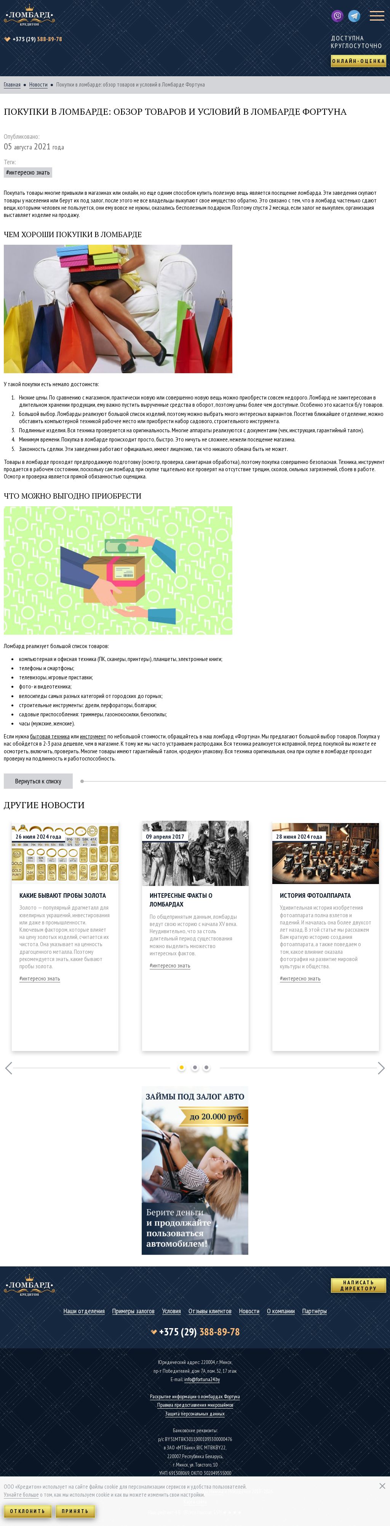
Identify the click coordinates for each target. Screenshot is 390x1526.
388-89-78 (37, 39)
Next (381, 1068)
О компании (281, 1311)
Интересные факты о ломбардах (181, 899)
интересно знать (29, 172)
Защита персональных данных (195, 1413)
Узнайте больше (21, 1494)
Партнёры (314, 1311)
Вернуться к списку (38, 781)
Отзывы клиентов (210, 1311)
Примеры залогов (133, 1311)
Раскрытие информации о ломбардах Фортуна (195, 1396)
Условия (171, 1311)
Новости (38, 84)
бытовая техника (50, 736)
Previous (8, 1068)
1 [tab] (181, 1067)
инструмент (93, 736)
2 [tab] (195, 1067)
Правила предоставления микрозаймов (195, 1404)
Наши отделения (84, 1311)
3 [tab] (206, 1067)
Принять (75, 1511)
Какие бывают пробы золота (62, 895)
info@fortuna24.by (202, 1379)
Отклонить (28, 1511)
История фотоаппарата (315, 895)
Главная (12, 84)
